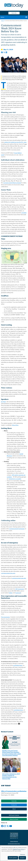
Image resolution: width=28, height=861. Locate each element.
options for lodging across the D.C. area (15, 142)
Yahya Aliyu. (15, 425)
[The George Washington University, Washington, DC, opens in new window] (14, 836)
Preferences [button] (22, 854)
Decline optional (13, 857)
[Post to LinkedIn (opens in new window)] (6, 52)
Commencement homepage (16, 528)
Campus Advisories (14, 841)
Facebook (18, 593)
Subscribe (14, 13)
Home (2, 20)
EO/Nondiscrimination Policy (14, 843)
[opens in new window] (2, 827)
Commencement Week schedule (12, 183)
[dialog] (14, 853)
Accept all (22, 857)
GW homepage (19, 589)
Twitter (10, 593)
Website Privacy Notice (18, 849)
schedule (23, 212)
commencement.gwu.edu (8, 573)
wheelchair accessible (15, 479)
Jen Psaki (3, 401)
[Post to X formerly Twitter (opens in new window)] (4, 52)
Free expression (5, 617)
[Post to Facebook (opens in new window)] (2, 52)
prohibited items (17, 665)
